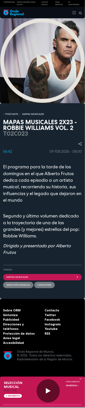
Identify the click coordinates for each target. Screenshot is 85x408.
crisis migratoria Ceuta (26, 3)
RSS (47, 333)
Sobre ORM (12, 310)
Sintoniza (10, 315)
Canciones (44, 285)
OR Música (71, 385)
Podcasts (11, 114)
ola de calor (44, 3)
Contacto (52, 310)
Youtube (51, 329)
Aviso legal (11, 338)
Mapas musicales (17, 277)
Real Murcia (59, 3)
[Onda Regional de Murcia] (13, 12)
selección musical (18, 285)
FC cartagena (73, 3)
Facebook (52, 319)
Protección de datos (19, 333)
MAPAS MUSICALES (33, 114)
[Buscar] (79, 12)
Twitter (50, 315)
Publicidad (11, 319)
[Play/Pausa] (48, 390)
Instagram (53, 324)
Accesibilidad (13, 343)
